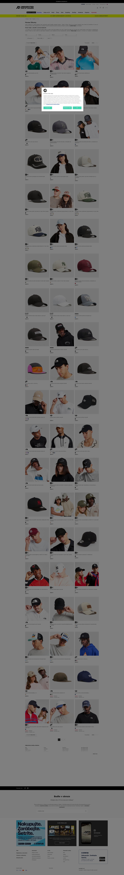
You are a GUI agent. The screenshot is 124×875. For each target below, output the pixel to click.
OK (77, 107)
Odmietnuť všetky (67, 107)
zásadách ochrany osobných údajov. (53, 104)
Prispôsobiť (47, 107)
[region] (62, 99)
